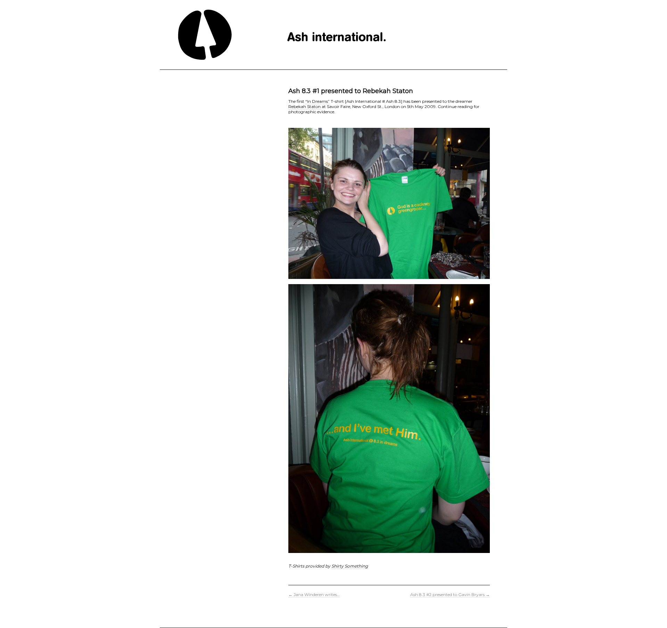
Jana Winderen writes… (314, 594)
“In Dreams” (317, 101)
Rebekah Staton (304, 106)
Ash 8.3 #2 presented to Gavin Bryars (450, 594)
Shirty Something (349, 566)
